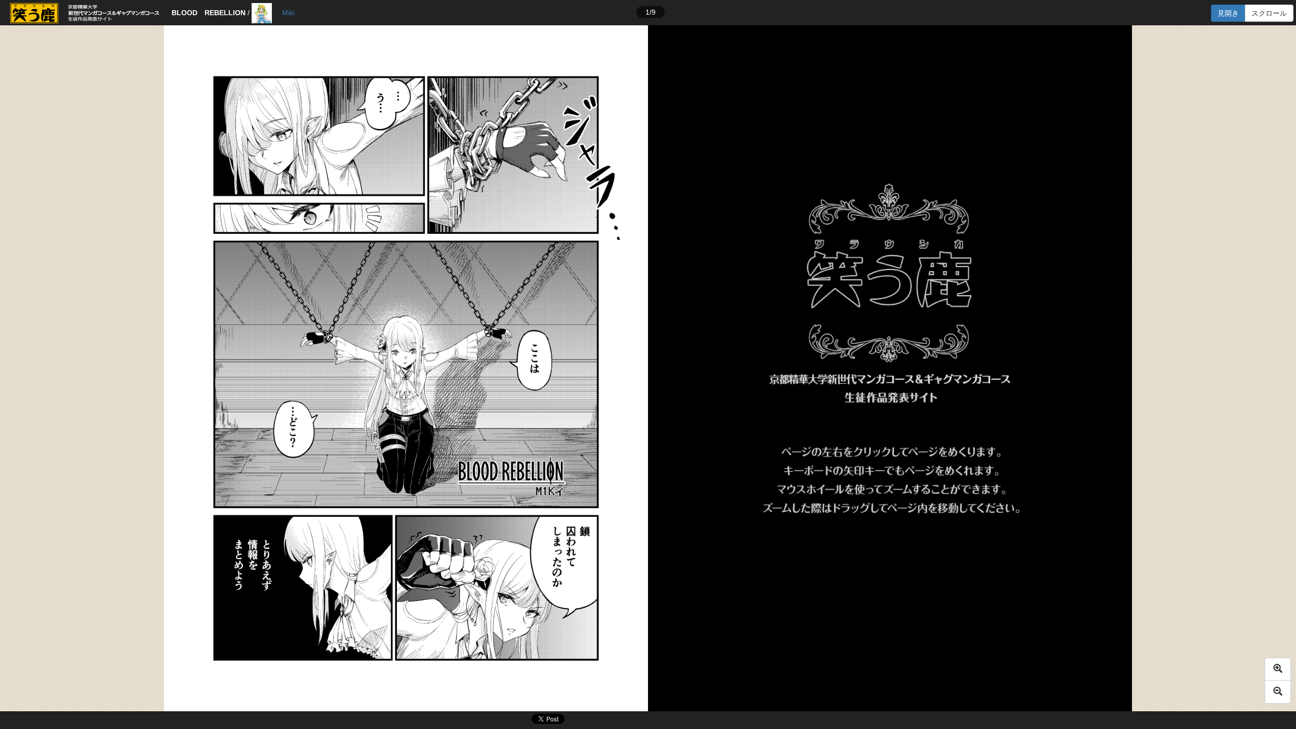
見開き (1228, 13)
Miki (288, 13)
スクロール (1269, 13)
